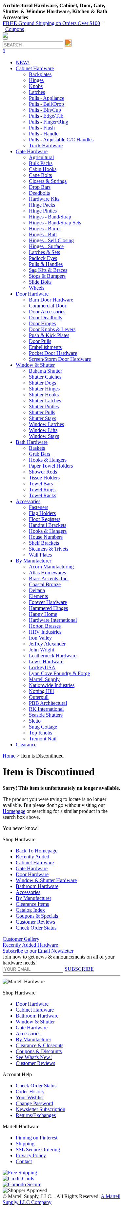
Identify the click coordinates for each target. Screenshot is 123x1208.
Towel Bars (41, 483)
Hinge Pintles (43, 211)
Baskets (37, 448)
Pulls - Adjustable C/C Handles (61, 139)
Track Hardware (46, 145)
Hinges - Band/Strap (50, 216)
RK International (46, 709)
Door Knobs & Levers (52, 329)
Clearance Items (32, 904)
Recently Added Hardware (30, 945)
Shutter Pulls (42, 412)
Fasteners (38, 507)
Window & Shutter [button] (35, 365)
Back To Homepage (36, 850)
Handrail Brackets (47, 525)
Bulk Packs (40, 163)
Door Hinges (42, 323)
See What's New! (34, 1057)
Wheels (36, 288)
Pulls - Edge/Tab (46, 116)
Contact (24, 1161)
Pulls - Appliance (46, 98)
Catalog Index (30, 910)
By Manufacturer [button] (33, 560)
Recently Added (32, 856)
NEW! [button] (23, 62)
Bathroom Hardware (37, 886)
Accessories (28, 892)
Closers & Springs (48, 181)
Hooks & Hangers (48, 460)
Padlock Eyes (43, 258)
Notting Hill (41, 691)
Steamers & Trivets (48, 549)
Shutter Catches (45, 377)
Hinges (36, 80)
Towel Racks (42, 495)
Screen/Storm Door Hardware (60, 359)
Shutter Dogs (42, 383)
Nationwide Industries (51, 685)
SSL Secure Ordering (38, 1149)
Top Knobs (40, 732)
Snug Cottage (43, 727)
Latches (37, 92)
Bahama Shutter (45, 371)
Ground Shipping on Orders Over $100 (51, 23)
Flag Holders (42, 513)
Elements (38, 596)
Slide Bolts (40, 282)
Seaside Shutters (46, 715)
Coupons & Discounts (39, 1051)
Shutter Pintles (44, 406)
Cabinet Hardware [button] (35, 68)
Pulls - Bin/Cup (45, 110)
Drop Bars (40, 187)
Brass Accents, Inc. (49, 578)
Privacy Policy (31, 1155)
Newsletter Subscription (40, 1109)
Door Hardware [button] (32, 294)
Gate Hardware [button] (32, 151)
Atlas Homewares (47, 572)
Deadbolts (39, 193)
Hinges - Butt (43, 234)
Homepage (14, 811)
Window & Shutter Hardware (46, 880)
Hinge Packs (42, 205)
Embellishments (45, 347)
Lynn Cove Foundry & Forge (59, 673)
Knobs (36, 86)
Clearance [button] (26, 744)
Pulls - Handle (43, 133)
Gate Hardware (32, 868)
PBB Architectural (48, 703)
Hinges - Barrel (45, 228)
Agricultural (41, 157)
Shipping (25, 1143)
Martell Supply (44, 679)
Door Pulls (40, 341)
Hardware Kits (44, 199)
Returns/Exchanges (36, 1115)
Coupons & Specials (37, 916)
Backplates (40, 74)
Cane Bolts (40, 175)
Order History (30, 1091)
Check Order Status (36, 928)
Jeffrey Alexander (47, 644)
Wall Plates (40, 555)
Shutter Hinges (44, 388)
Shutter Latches (45, 400)
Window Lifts (43, 430)
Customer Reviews (35, 922)
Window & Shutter (35, 1021)
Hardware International (53, 620)
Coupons (14, 29)
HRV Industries (45, 632)
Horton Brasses (45, 626)
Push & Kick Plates (49, 335)
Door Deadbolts (45, 317)
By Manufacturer (33, 898)
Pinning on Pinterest (36, 1137)
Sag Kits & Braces (48, 270)
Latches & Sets (44, 252)
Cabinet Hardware (35, 862)
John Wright (41, 649)
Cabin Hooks (42, 169)
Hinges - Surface (46, 246)
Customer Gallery (21, 939)
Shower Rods (43, 472)
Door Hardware (32, 874)
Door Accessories (47, 311)
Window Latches (46, 424)
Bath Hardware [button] (32, 442)
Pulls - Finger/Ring (48, 122)
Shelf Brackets (44, 543)
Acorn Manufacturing (51, 566)
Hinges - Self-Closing (51, 240)
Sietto (35, 721)
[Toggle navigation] (5, 39)
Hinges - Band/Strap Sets (55, 222)
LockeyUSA (42, 667)
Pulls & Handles (46, 264)
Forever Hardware (48, 602)
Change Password (34, 1103)
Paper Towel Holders (51, 466)
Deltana (37, 590)
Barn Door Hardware (51, 299)
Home (9, 756)
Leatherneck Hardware (52, 655)
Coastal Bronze (45, 584)
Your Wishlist (30, 1097)
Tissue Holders (44, 477)
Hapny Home (43, 614)
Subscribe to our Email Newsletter (38, 951)
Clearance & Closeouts (39, 1045)
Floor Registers (44, 519)
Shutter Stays (42, 418)
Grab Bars (39, 454)
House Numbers (46, 537)
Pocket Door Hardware (53, 353)
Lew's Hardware (46, 661)
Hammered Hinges (48, 608)
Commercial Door (47, 305)
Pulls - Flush (42, 127)
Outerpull (39, 697)
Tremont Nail (42, 738)
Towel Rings (42, 489)
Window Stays (44, 436)
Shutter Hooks (44, 394)
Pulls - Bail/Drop (46, 104)
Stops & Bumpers (47, 276)
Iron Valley (40, 638)
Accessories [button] (28, 501)
